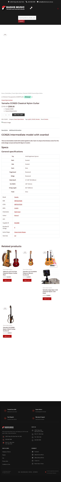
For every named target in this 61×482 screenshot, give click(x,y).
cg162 (29, 119)
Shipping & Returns (6, 451)
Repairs (4, 455)
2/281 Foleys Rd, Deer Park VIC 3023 (13, 436)
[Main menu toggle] (58, 8)
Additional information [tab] (15, 130)
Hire (3, 458)
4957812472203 (18, 201)
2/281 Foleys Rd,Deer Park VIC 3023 (39, 431)
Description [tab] (4, 130)
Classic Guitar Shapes (20, 232)
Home (3, 93)
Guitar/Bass (8, 93)
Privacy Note (5, 461)
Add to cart (18, 114)
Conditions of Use (6, 464)
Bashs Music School (39, 463)
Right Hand (17, 212)
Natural (16, 215)
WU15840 (16, 223)
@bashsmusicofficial (39, 454)
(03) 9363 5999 (8, 439)
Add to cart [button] (7, 280)
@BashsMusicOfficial (39, 457)
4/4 (15, 236)
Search (21, 21)
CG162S (33, 119)
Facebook (37, 451)
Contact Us (37, 460)
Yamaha (38, 119)
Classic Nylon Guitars (17, 93)
